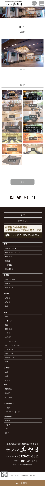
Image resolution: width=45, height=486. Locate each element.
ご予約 (22, 215)
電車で (7, 372)
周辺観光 (8, 389)
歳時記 (7, 393)
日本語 (7, 421)
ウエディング (10, 358)
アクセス (7, 368)
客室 (5, 244)
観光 (5, 385)
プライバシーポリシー (13, 412)
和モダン (8, 257)
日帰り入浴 (9, 288)
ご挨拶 (7, 408)
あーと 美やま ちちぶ (12, 345)
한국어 (7, 433)
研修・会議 (9, 353)
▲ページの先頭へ (22, 483)
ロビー (7, 317)
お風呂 (6, 275)
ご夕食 (7, 298)
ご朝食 (7, 302)
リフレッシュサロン (12, 341)
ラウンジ (8, 321)
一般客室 (8, 265)
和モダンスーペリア (12, 253)
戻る (22, 181)
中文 (6, 429)
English (7, 425)
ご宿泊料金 (9, 269)
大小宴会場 (9, 349)
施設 (5, 312)
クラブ (7, 333)
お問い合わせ (23, 221)
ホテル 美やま (9, 403)
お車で (7, 376)
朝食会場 (8, 329)
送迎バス (8, 380)
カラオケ (8, 337)
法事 (6, 362)
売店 (6, 325)
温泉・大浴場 (10, 279)
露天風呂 (8, 284)
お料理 (6, 294)
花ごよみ (8, 397)
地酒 (6, 306)
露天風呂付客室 (10, 248)
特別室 (7, 261)
